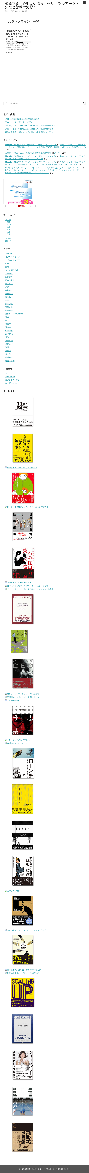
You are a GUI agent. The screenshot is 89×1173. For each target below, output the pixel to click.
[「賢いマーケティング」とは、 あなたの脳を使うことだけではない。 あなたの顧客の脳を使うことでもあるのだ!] (22, 816)
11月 (9, 222)
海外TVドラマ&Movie (14, 314)
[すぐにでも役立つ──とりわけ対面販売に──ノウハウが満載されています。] (17, 740)
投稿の (10, 377)
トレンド (20, 42)
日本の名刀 (9, 280)
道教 (7, 337)
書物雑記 (9, 290)
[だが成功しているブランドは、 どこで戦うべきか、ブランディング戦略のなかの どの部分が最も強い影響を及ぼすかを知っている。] (22, 428)
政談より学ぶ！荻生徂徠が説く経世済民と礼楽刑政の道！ (29, 129)
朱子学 (8, 300)
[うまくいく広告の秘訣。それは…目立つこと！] (26, 507)
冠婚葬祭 (9, 277)
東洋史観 (9, 304)
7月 (8, 229)
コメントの (12, 380)
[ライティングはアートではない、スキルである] (22, 694)
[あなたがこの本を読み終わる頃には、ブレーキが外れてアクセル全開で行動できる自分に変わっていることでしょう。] (23, 970)
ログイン (9, 373)
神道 (7, 317)
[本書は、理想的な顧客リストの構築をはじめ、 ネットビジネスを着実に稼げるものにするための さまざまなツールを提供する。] (19, 655)
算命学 (8, 324)
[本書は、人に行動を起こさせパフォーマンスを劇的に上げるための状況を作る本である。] (22, 852)
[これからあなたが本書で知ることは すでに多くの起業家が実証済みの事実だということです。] (12, 891)
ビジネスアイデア (12, 257)
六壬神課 (9, 274)
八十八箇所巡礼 (11, 270)
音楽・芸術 (9, 361)
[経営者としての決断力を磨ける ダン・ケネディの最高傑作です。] (22, 1046)
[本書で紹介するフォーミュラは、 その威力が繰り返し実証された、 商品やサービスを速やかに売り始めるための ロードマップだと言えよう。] (22, 780)
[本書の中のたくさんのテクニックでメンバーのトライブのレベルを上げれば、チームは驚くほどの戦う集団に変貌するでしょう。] (22, 927)
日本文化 (9, 284)
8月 (8, 227)
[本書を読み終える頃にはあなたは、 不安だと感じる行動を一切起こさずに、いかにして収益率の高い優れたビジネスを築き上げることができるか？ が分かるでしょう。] (18, 582)
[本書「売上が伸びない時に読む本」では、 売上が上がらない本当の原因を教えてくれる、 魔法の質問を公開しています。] (22, 464)
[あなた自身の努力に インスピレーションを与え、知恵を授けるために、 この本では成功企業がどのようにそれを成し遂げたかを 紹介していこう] (25, 930)
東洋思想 (9, 310)
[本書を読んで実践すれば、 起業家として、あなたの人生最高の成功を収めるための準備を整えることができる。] (22, 691)
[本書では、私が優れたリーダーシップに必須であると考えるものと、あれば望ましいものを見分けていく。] (21, 468)
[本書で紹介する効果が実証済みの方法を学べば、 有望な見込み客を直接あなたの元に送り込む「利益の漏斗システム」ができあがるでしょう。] (22, 967)
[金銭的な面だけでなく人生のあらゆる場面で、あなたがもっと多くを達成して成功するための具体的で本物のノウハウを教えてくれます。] (12, 701)
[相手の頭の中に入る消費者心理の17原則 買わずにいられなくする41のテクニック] (22, 1118)
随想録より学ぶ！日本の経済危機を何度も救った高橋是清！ (30, 125)
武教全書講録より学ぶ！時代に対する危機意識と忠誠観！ (29, 132)
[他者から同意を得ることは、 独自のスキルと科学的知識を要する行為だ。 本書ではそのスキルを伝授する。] (22, 737)
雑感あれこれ (10, 357)
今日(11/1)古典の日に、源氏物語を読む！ (22, 119)
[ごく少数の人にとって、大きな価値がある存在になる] (16, 743)
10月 (9, 225)
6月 (8, 232)
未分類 (8, 297)
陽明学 (8, 351)
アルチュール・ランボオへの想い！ (20, 122)
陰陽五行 (9, 341)
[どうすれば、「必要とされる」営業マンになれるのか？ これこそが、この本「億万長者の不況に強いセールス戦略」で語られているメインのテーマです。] (22, 626)
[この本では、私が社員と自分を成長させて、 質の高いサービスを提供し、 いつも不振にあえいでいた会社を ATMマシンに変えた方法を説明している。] (22, 973)
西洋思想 (9, 331)
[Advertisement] (20, 81)
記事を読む (9, 52)
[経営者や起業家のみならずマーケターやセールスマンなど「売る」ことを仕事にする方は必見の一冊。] (22, 543)
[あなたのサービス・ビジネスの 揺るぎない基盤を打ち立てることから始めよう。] (26, 586)
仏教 (7, 264)
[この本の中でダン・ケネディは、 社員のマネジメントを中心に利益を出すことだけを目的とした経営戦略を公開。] (22, 1154)
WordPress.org (11, 383)
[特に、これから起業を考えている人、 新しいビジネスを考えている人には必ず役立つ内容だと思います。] (22, 1082)
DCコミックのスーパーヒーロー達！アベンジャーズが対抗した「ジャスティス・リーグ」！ (43, 168)
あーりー (58, 153)
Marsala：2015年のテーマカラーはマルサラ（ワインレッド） (31, 145)
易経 (7, 287)
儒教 (7, 267)
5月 (8, 234)
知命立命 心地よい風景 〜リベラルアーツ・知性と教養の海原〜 (42, 5)
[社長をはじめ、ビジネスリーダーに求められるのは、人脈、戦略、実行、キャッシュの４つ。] (22, 1009)
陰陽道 (8, 347)
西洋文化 (9, 334)
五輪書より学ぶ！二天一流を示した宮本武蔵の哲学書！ (28, 153)
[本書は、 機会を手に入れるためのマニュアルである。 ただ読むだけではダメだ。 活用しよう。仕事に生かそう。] (22, 504)
